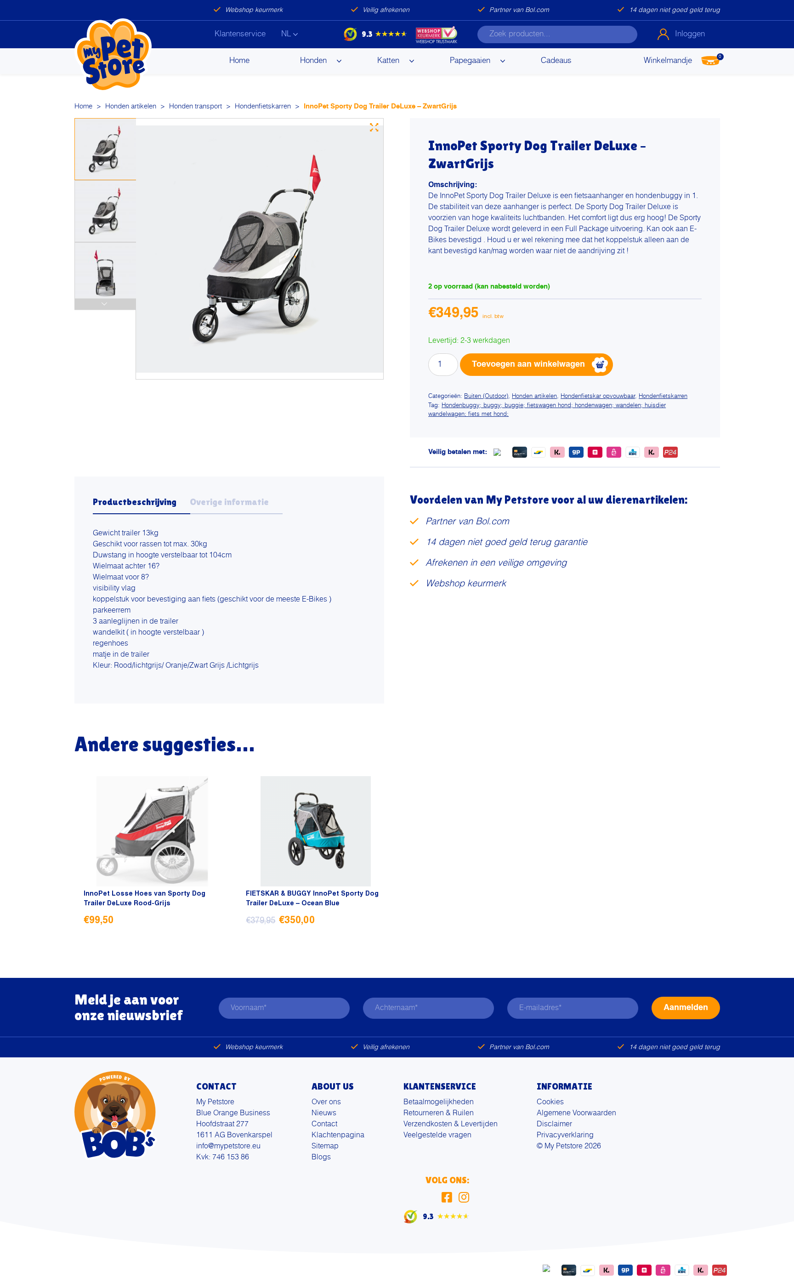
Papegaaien (470, 61)
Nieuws (324, 1113)
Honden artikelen (130, 106)
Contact (324, 1124)
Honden (313, 61)
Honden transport (195, 106)
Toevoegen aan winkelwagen (528, 364)
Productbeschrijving (134, 502)
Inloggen (690, 34)
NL (286, 34)
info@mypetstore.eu (228, 1146)
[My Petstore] (113, 55)
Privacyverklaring (565, 1135)
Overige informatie (229, 502)
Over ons (326, 1102)
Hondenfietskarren (263, 106)
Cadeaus (556, 61)
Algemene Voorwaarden (576, 1113)
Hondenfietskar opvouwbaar (598, 396)
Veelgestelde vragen (437, 1135)
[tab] (141, 504)
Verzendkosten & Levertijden (450, 1124)
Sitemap (325, 1146)
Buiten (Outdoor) (486, 396)
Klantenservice (240, 34)
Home (239, 61)
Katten (388, 61)
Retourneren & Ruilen (438, 1113)
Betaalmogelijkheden (438, 1102)
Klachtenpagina (338, 1135)
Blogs (321, 1157)
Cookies (550, 1102)
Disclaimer (554, 1124)
